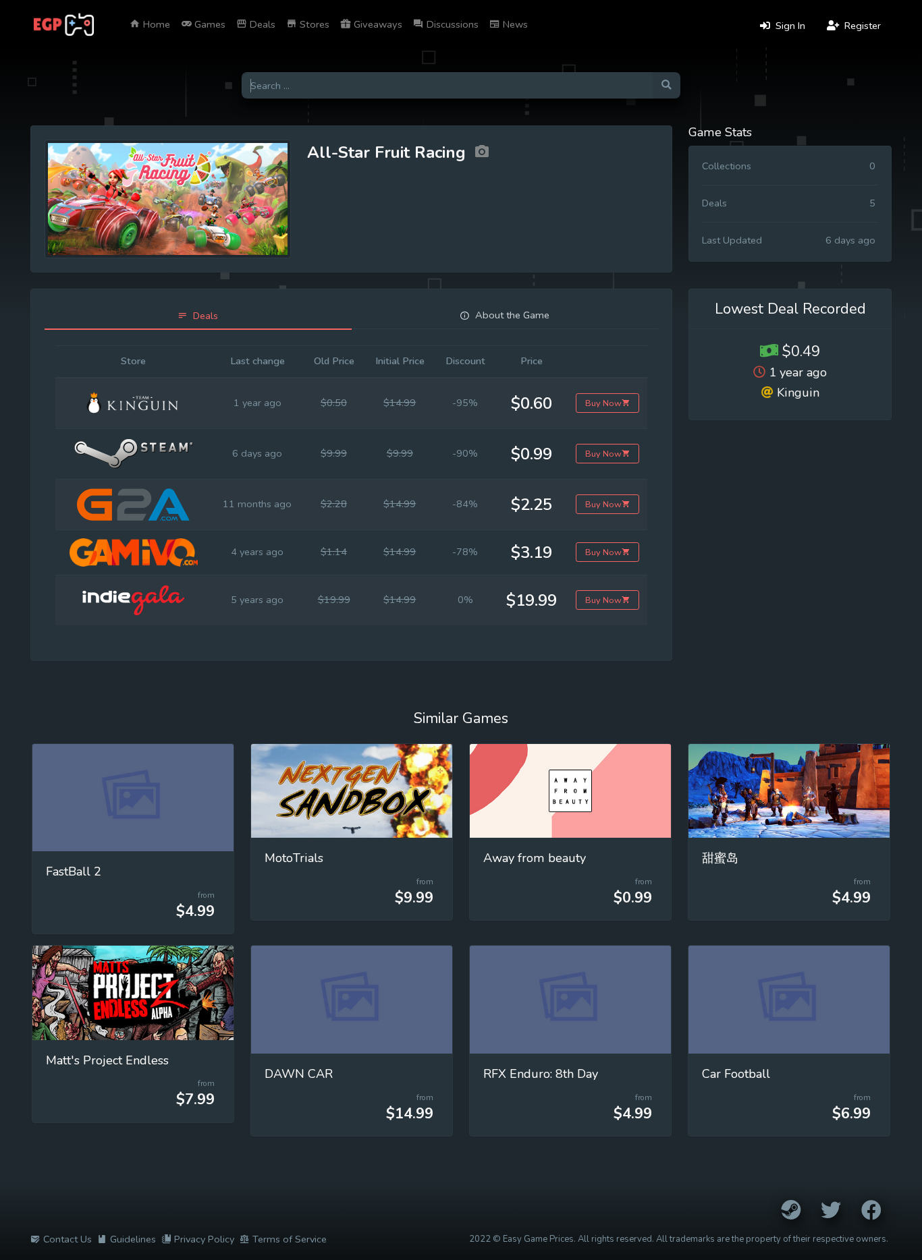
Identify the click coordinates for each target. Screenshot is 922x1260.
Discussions (451, 24)
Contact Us (67, 1239)
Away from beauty (534, 858)
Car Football (736, 1074)
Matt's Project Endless (107, 1060)
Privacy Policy (204, 1239)
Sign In (789, 25)
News (514, 24)
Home (155, 24)
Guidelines (133, 1239)
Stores (313, 24)
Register (861, 25)
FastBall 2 (73, 871)
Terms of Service (289, 1239)
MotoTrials (294, 858)
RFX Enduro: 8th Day (540, 1074)
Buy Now (603, 403)
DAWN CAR (299, 1074)
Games (208, 24)
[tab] (198, 316)
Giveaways (376, 24)
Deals (261, 24)
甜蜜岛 (720, 858)
